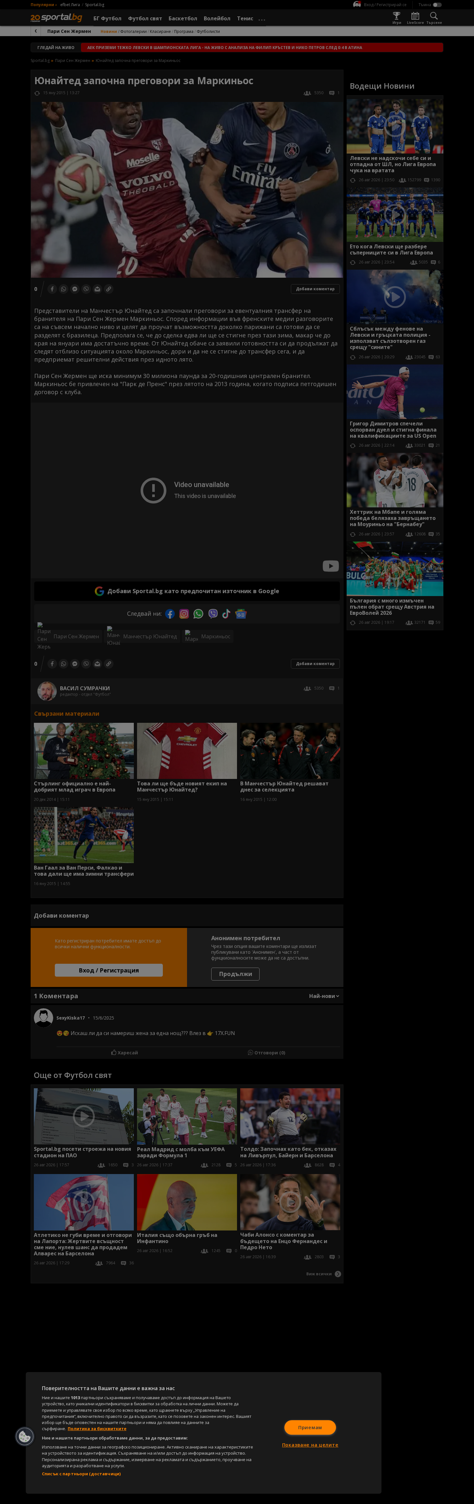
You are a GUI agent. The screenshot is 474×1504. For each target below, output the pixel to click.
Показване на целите (310, 1445)
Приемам (310, 1427)
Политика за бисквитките (97, 1428)
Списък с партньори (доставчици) (81, 1474)
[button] (25, 1436)
